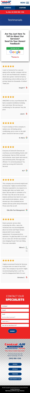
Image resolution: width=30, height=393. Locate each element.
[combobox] (15, 317)
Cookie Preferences (15, 389)
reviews (15, 364)
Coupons (22, 8)
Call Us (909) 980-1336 (15, 12)
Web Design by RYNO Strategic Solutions (14, 390)
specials (15, 369)
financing (15, 374)
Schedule (7, 8)
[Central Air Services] (6, 2)
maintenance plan (15, 379)
